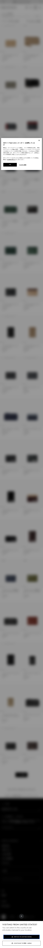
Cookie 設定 (22, 165)
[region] (21, 154)
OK (10, 164)
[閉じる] (39, 140)
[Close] (21, 916)
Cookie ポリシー (11, 159)
